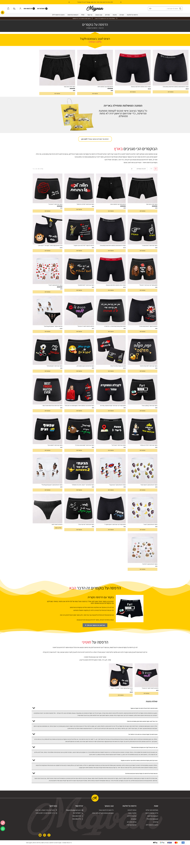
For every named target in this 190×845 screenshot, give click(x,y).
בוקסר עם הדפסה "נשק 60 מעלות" (54, 366)
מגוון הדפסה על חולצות (55, 843)
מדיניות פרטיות (36, 843)
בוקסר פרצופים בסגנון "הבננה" (150, 524)
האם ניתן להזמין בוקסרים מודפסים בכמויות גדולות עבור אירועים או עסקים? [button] (139, 760)
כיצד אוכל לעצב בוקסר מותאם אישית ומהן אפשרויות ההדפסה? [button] (142, 721)
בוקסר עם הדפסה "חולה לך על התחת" (85, 204)
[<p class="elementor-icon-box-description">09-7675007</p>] (46, 9)
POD (82, 15)
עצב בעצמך (98, 15)
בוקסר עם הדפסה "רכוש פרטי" (55, 204)
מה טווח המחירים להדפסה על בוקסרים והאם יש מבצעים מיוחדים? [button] (141, 773)
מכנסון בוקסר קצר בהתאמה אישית (105, 86)
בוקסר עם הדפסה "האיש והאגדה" (149, 245)
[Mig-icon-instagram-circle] (44, 835)
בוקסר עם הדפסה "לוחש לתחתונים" (86, 285)
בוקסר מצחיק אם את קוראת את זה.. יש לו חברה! (115, 326)
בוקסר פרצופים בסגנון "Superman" (117, 484)
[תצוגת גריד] (155, 168)
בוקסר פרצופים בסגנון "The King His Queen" (51, 484)
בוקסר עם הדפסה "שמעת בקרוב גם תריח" (84, 445)
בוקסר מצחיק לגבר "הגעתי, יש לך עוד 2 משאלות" (83, 484)
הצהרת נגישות (45, 843)
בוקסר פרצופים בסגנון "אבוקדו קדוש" (148, 484)
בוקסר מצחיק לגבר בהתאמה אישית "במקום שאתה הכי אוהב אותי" (79, 405)
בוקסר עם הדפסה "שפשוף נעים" (54, 445)
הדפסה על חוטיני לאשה (57, 524)
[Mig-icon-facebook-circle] (49, 835)
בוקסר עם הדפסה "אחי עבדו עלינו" (86, 524)
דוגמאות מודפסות (72, 15)
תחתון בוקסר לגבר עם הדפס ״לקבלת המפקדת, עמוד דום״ (113, 405)
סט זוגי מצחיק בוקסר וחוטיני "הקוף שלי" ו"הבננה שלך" (50, 245)
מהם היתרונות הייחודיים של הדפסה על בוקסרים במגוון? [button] (144, 708)
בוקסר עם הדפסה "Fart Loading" (149, 405)
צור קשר (89, 15)
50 (38, 168)
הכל (34, 168)
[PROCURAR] (150, 9)
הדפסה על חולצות (132, 15)
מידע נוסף (58, 528)
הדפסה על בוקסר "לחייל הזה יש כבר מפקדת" (83, 245)
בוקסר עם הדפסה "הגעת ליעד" (118, 445)
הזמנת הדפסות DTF (58, 15)
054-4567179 (28, 9)
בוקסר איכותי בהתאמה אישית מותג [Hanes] (141, 86)
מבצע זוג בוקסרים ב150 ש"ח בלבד (118, 366)
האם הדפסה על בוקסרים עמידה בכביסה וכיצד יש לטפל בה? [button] (142, 734)
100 (36, 168)
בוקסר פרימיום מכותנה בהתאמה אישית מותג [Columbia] (176, 86)
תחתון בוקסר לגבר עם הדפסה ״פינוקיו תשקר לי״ (115, 524)
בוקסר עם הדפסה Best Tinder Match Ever (52, 405)
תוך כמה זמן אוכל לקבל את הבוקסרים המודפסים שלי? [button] (144, 747)
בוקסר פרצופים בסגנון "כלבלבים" (149, 564)
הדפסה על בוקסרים (91, 28)
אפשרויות (170, 92)
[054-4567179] (34, 8)
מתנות (115, 15)
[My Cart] (8, 9)
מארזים (107, 15)
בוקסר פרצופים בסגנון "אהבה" (55, 285)
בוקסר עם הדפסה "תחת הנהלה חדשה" (148, 366)
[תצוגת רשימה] (151, 168)
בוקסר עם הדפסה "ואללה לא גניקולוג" (148, 445)
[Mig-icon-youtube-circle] (40, 835)
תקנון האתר (29, 843)
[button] (121, 2)
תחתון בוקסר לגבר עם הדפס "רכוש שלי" (148, 285)
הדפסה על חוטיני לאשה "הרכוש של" (85, 326)
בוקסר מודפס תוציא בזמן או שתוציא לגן (85, 366)
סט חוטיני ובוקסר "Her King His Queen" (53, 326)
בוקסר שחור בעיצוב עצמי (69, 86)
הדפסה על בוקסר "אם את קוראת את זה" (148, 326)
